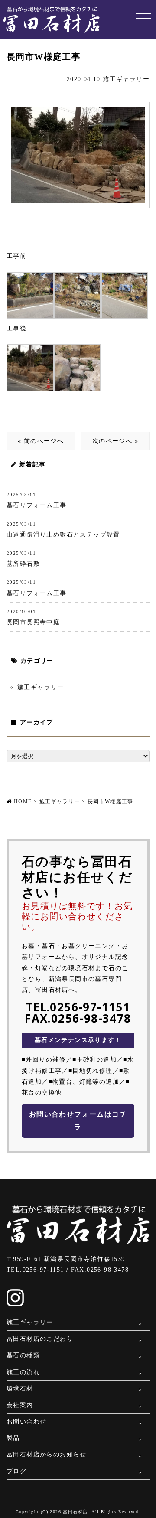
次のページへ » (115, 441)
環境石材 (19, 1388)
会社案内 (19, 1405)
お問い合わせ (26, 1421)
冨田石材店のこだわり (39, 1339)
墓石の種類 (23, 1355)
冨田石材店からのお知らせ (46, 1454)
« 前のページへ (41, 441)
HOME (23, 801)
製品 (13, 1438)
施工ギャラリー (126, 79)
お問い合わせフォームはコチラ (78, 1120)
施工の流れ (23, 1372)
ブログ (16, 1471)
